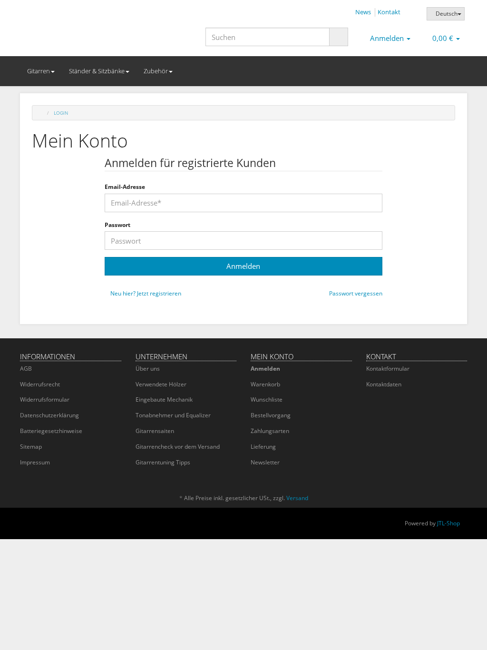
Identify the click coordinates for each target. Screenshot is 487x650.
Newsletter (265, 462)
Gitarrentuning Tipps (163, 462)
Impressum (35, 462)
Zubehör (156, 71)
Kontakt (389, 12)
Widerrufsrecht (40, 384)
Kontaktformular (387, 368)
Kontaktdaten (383, 384)
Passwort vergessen (355, 293)
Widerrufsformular (44, 399)
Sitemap (31, 447)
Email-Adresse (125, 187)
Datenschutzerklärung (49, 415)
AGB (26, 368)
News (363, 12)
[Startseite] (41, 112)
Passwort (117, 225)
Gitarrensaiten (155, 431)
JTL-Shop (448, 523)
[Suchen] (338, 36)
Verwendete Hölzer (161, 384)
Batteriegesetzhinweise (51, 431)
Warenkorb (265, 384)
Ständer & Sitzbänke (97, 71)
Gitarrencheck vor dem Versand (178, 447)
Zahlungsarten (270, 431)
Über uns (148, 368)
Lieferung (263, 447)
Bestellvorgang (271, 415)
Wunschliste (266, 399)
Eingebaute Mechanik (164, 399)
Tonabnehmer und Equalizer (173, 415)
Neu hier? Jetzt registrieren (145, 293)
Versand (297, 498)
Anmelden (265, 368)
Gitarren (38, 71)
